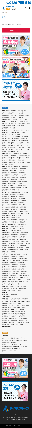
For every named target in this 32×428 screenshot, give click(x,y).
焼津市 (23, 228)
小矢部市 (13, 217)
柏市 (18, 158)
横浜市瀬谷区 (6, 198)
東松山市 (5, 149)
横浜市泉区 (5, 194)
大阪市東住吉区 (15, 271)
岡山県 (3, 294)
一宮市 (9, 243)
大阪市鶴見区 (14, 267)
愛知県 (3, 230)
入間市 (13, 140)
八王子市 (14, 185)
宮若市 (12, 324)
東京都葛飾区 (23, 168)
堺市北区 (27, 275)
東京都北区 (5, 170)
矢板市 (13, 128)
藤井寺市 (25, 281)
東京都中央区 (6, 177)
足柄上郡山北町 (7, 215)
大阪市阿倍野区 (16, 260)
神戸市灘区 (16, 286)
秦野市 (18, 213)
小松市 (12, 222)
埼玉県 (3, 132)
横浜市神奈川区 (21, 194)
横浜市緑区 (23, 200)
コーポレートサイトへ (7, 417)
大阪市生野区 (25, 260)
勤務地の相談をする (6, 326)
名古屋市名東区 (7, 241)
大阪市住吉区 (15, 264)
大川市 (12, 311)
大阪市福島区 (23, 273)
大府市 (18, 243)
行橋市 (21, 324)
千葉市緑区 (5, 155)
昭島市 (19, 181)
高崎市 (22, 130)
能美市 (24, 222)
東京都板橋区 (25, 166)
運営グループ (17, 417)
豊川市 (18, 247)
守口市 (13, 284)
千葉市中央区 (26, 153)
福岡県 (3, 299)
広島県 (3, 110)
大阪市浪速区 (6, 269)
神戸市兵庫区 (14, 288)
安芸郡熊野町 (6, 115)
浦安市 (13, 158)
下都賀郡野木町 (7, 128)
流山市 (24, 162)
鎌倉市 (21, 211)
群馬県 (3, 130)
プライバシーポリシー (11, 419)
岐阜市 (8, 226)
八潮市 (4, 151)
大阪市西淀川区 (7, 271)
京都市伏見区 (6, 258)
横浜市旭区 (17, 192)
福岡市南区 (27, 301)
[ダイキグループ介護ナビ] (9, 8)
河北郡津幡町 (18, 222)
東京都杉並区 (22, 172)
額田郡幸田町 (23, 245)
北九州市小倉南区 (17, 303)
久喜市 (27, 143)
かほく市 (25, 220)
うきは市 (22, 309)
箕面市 (9, 284)
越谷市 (4, 145)
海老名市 (11, 211)
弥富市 (26, 249)
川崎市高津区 (21, 202)
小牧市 (9, 247)
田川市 (28, 320)
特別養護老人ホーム (8, 340)
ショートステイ (13, 336)
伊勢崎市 (13, 130)
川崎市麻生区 (13, 202)
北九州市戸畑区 (7, 305)
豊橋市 (27, 247)
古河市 (21, 121)
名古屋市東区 (14, 237)
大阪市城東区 (21, 262)
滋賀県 (3, 252)
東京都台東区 (23, 175)
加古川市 (10, 290)
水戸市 (8, 121)
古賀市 (10, 318)
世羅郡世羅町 (6, 117)
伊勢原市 (5, 211)
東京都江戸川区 (7, 168)
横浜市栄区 (21, 196)
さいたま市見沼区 (20, 132)
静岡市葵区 (9, 228)
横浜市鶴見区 (14, 198)
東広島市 (18, 117)
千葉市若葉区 (21, 155)
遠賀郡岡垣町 (6, 314)
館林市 (27, 130)
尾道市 (4, 113)
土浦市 (19, 123)
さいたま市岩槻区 (10, 132)
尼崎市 (24, 288)
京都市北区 (24, 254)
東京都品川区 (6, 172)
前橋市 (8, 130)
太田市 (18, 130)
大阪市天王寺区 (22, 267)
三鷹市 (18, 190)
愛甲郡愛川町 (14, 209)
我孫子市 (27, 155)
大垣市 (12, 226)
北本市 (18, 143)
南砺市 (18, 217)
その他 (14, 351)
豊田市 (22, 247)
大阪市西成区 (21, 269)
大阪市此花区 (13, 262)
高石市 (24, 279)
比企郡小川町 (19, 140)
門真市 (26, 277)
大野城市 (17, 311)
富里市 (24, 160)
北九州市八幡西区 (7, 307)
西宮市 (19, 290)
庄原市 (27, 115)
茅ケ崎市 (13, 213)
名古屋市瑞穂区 (7, 239)
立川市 (4, 185)
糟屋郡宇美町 (6, 311)
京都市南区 (13, 258)
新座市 (24, 147)
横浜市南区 (5, 202)
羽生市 (28, 147)
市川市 (4, 158)
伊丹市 (4, 290)
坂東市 (23, 123)
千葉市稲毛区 (9, 153)
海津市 (17, 226)
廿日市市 (13, 117)
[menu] (29, 8)
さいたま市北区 (7, 134)
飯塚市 (12, 309)
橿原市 (8, 292)
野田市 (10, 162)
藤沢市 (27, 213)
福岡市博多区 (13, 301)
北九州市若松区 (16, 307)
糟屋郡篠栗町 (24, 318)
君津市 (10, 160)
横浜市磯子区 (13, 194)
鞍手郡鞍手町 (22, 316)
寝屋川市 (10, 281)
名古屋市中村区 (23, 234)
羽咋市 (4, 224)
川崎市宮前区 (6, 207)
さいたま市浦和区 (16, 134)
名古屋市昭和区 (7, 232)
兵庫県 (3, 286)
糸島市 (17, 309)
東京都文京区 (22, 179)
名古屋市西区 (6, 237)
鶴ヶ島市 (10, 147)
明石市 (20, 288)
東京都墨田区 (6, 175)
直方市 (14, 322)
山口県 (3, 296)
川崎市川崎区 (22, 205)
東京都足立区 (17, 166)
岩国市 (8, 296)
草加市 (27, 145)
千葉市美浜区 (13, 155)
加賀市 (20, 220)
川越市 (13, 143)
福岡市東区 (20, 301)
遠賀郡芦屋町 (6, 309)
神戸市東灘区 (6, 288)
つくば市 (5, 123)
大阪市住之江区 (7, 264)
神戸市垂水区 (9, 286)
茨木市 (21, 277)
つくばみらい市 (12, 123)
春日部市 (26, 140)
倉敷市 (8, 294)
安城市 (4, 243)
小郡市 (12, 314)
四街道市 (11, 164)
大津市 (8, 252)
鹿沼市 (13, 125)
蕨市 (18, 151)
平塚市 (22, 213)
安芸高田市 (13, 110)
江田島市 (20, 110)
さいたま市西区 (25, 136)
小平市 (20, 183)
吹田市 (14, 279)
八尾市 (18, 284)
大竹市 (24, 110)
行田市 (22, 143)
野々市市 (14, 224)
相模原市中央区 (14, 207)
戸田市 (19, 147)
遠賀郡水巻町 (6, 324)
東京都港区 (5, 181)
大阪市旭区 (9, 260)
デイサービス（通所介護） (9, 338)
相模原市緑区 (23, 207)
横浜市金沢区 (6, 196)
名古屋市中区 (6, 234)
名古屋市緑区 (22, 237)
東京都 (3, 166)
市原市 (9, 158)
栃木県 (3, 125)
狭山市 (9, 145)
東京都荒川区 (9, 166)
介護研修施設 (25, 417)
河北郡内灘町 (14, 220)
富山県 (3, 217)
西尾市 (4, 249)
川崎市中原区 (14, 205)
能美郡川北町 (6, 222)
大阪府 (3, 260)
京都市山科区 (21, 258)
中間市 (10, 322)
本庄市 (22, 149)
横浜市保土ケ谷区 (15, 200)
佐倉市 (14, 160)
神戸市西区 (23, 286)
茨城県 (3, 121)
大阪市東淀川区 (7, 273)
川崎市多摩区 (6, 205)
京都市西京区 (22, 256)
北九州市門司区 (15, 305)
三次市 (25, 119)
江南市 (4, 247)
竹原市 (16, 115)
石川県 (3, 220)
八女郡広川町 (21, 322)
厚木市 (20, 209)
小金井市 (10, 183)
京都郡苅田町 (14, 316)
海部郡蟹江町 (6, 245)
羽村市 (25, 185)
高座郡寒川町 (6, 213)
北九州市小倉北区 (7, 303)
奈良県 (3, 292)
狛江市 (25, 183)
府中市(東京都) (13, 187)
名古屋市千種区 (15, 232)
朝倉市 (23, 307)
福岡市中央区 (25, 299)
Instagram (15, 414)
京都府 (3, 254)
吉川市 (9, 151)
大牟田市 (23, 311)
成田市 (28, 162)
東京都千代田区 (14, 177)
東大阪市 (15, 281)
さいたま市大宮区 (7, 136)
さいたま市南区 (15, 138)
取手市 (17, 121)
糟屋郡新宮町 (14, 320)
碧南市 (21, 249)
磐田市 (14, 228)
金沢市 (8, 220)
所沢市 (14, 147)
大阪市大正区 (23, 264)
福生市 (19, 187)
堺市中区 (11, 277)
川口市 (9, 143)
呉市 (12, 115)
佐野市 (18, 125)
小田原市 (16, 211)
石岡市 (12, 121)
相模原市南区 (6, 209)
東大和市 (25, 187)
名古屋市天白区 (24, 232)
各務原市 (22, 226)
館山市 (19, 160)
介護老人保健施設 (7, 351)
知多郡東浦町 (15, 249)
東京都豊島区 (23, 177)
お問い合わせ (21, 419)
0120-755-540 (20, 3)
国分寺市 (15, 183)
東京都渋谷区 (21, 170)
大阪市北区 (5, 262)
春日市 (24, 314)
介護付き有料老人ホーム (22, 346)
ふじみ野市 (17, 149)
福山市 (23, 117)
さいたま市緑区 (7, 138)
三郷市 (27, 149)
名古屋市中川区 (14, 234)
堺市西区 (16, 277)
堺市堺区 (5, 277)
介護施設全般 (5, 336)
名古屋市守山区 (15, 241)
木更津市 (5, 160)
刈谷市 (17, 245)
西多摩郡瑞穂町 (7, 190)
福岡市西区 (5, 301)
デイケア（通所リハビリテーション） (12, 344)
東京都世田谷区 (14, 175)
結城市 (28, 123)
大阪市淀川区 (21, 275)
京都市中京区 (14, 256)
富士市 (19, 228)
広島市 (8, 110)
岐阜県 (3, 226)
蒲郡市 (12, 245)
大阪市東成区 (24, 271)
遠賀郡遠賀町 (18, 314)
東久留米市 (5, 187)
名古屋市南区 (23, 239)
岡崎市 (22, 243)
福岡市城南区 (17, 299)
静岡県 (3, 228)
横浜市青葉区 (25, 192)
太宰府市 (5, 322)
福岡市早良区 (9, 299)
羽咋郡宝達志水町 (22, 224)
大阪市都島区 (13, 275)
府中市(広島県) (6, 119)
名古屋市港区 (15, 239)
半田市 (9, 249)
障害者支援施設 (7, 348)
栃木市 (22, 125)
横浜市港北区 (10, 192)
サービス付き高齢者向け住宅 (21, 340)
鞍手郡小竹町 (16, 318)
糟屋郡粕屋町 (6, 316)
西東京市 (20, 185)
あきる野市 (24, 181)
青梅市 (4, 183)
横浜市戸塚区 (22, 198)
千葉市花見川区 (18, 153)
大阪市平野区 (15, 273)
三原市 (20, 119)
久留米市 (5, 318)
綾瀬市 (24, 209)
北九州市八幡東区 (25, 305)
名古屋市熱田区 (10, 230)
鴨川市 (27, 158)
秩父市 (4, 147)
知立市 (13, 247)
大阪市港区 (5, 275)
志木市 (13, 145)
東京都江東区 (13, 170)
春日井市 (28, 243)
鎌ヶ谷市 (22, 158)
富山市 (8, 217)
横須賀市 (18, 215)
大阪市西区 (13, 269)
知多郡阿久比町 (24, 241)
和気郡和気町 (14, 294)
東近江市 (13, 252)
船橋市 (14, 162)
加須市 (4, 143)
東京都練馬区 (14, 179)
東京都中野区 (6, 179)
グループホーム (21, 338)
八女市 (17, 324)
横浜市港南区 (14, 196)
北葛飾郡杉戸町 (20, 145)
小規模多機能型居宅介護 (9, 346)
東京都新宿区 (14, 172)
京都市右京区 (9, 254)
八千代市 (5, 164)
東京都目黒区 (13, 181)
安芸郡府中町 (15, 119)
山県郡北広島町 (19, 113)
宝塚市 (14, 290)
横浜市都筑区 (6, 200)
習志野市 (5, 162)
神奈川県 (4, 192)
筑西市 (26, 121)
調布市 (9, 185)
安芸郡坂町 (21, 115)
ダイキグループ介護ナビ (12, 425)
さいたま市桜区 (16, 136)
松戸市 (19, 162)
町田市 (13, 190)
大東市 (19, 279)
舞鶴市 (26, 258)
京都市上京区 (17, 254)
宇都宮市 (8, 125)
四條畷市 (5, 279)
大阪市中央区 (6, 267)
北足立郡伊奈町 (7, 140)
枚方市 (20, 281)
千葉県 (3, 153)
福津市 (27, 322)
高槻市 (28, 279)
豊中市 (4, 281)
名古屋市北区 (18, 230)
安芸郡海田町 (11, 113)
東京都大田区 (15, 168)
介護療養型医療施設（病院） (10, 342)
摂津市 (10, 279)
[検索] (25, 8)
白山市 (9, 224)
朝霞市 (22, 138)
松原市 (4, 284)
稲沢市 (13, 243)
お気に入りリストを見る (16, 30)
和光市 (13, 151)
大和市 (13, 215)
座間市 (26, 211)
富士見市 (11, 149)
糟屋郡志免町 (6, 320)
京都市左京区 (6, 256)
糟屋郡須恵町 (22, 320)
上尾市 (26, 138)
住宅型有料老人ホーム (17, 348)
